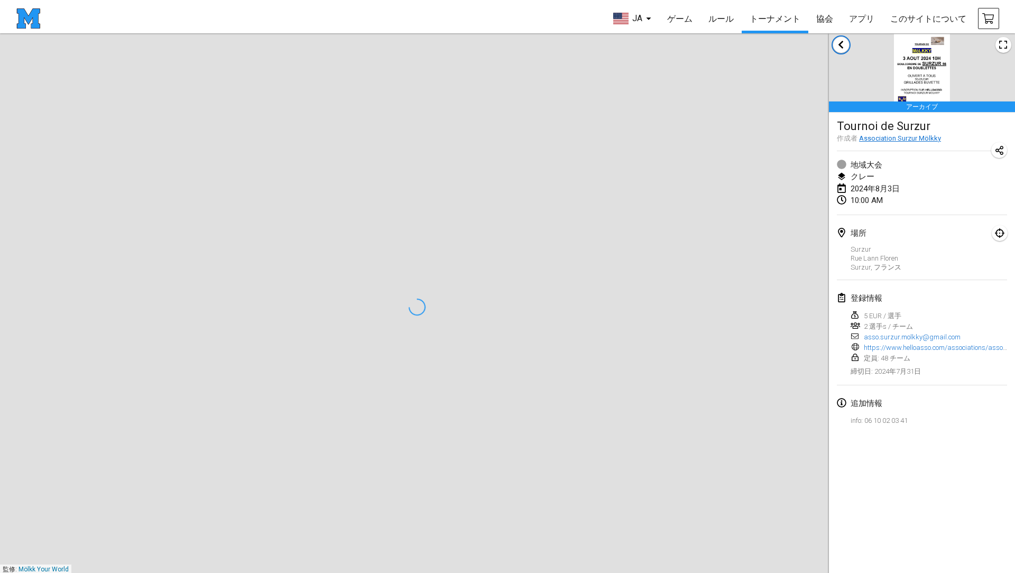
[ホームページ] (28, 18)
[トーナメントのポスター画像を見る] (1003, 45)
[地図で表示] (1000, 233)
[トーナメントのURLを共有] (999, 150)
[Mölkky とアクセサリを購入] (988, 18)
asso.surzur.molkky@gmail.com (912, 337)
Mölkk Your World (44, 569)
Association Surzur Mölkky (900, 138)
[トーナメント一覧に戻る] (841, 45)
